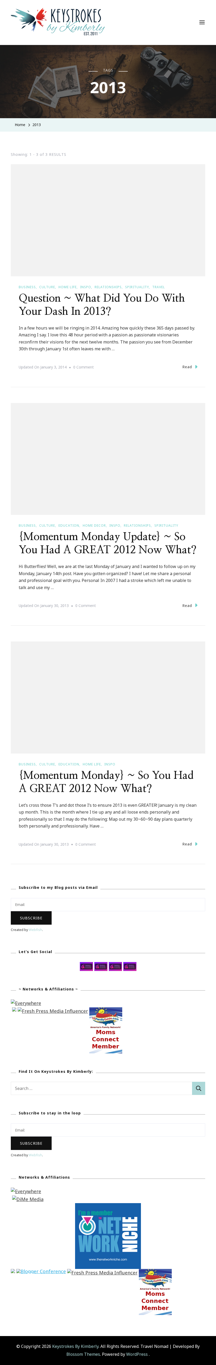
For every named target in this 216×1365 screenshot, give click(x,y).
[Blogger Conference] (41, 1272)
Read (187, 366)
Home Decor (94, 525)
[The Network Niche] (108, 1207)
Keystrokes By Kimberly (75, 1346)
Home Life (67, 287)
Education (68, 525)
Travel (158, 287)
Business (27, 287)
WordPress (137, 1354)
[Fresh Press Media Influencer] (53, 1011)
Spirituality (137, 287)
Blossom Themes (83, 1354)
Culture (47, 287)
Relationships (108, 287)
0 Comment (83, 367)
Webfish (35, 930)
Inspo (85, 287)
